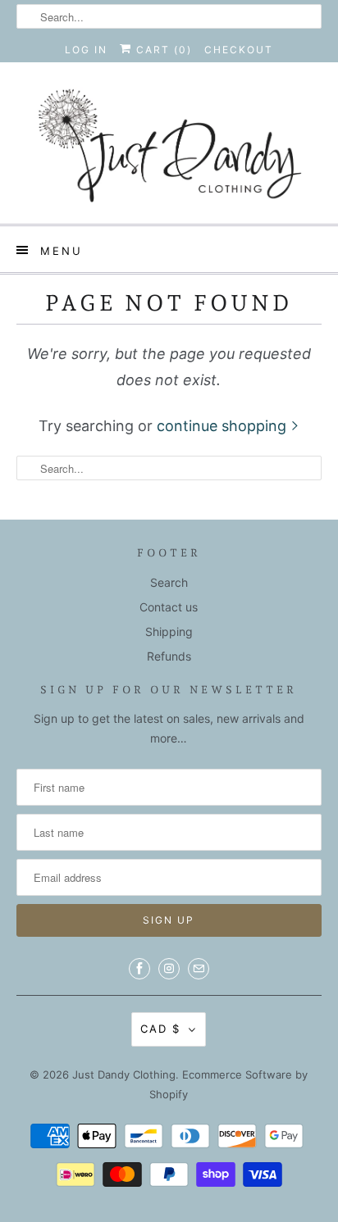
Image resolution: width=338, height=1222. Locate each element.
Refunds (169, 656)
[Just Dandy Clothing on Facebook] (139, 968)
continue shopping (223, 425)
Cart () (162, 49)
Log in (86, 49)
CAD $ (160, 1028)
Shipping (169, 631)
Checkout (238, 49)
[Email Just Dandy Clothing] (198, 968)
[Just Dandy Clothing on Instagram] (169, 968)
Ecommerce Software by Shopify (228, 1084)
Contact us (168, 607)
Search (169, 582)
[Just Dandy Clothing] (168, 149)
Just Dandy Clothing (124, 1074)
